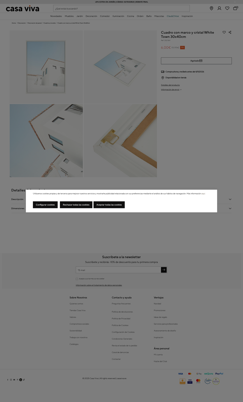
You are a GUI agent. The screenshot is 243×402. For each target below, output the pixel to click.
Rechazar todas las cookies (76, 204)
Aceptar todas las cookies (109, 204)
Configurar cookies (45, 204)
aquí (203, 193)
